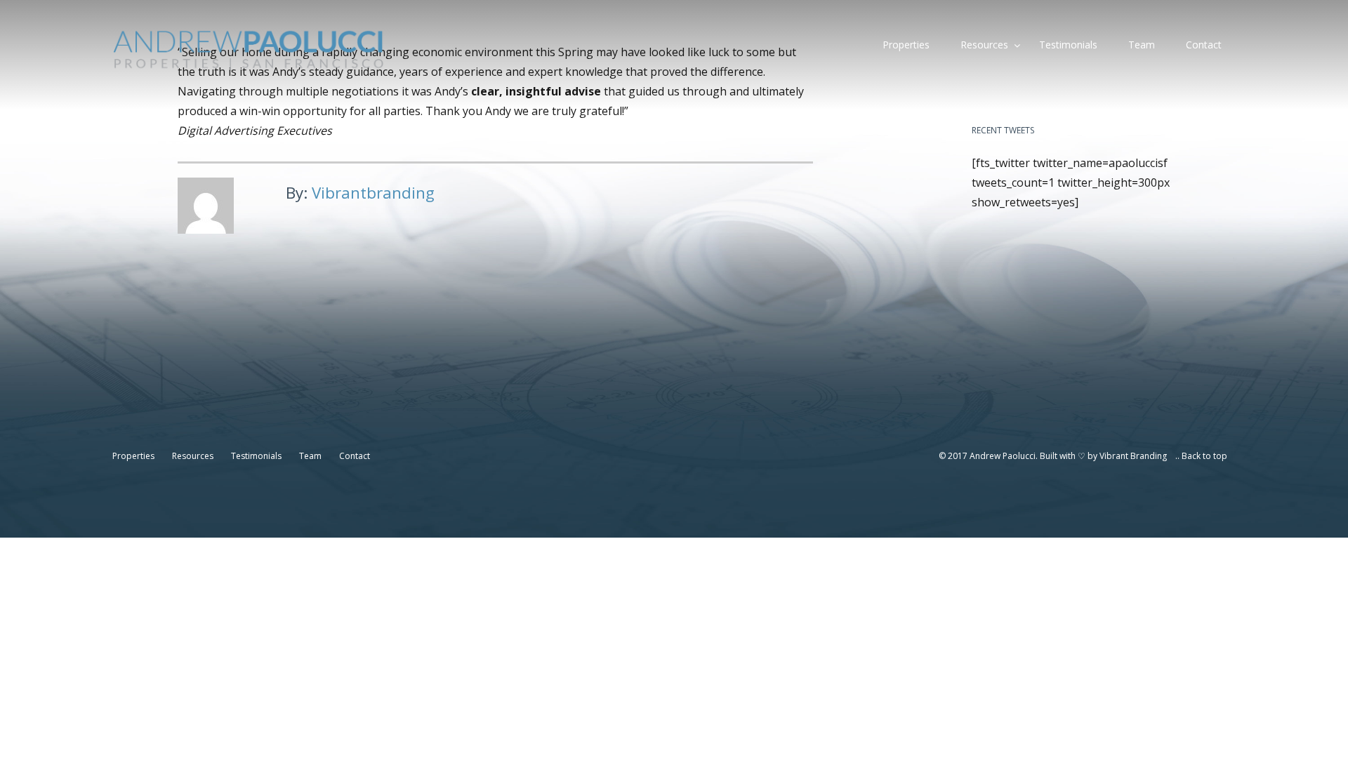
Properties (906, 44)
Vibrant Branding (1133, 456)
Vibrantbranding (373, 193)
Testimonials (1068, 44)
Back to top (1204, 456)
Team (1141, 44)
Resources (984, 44)
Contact (1204, 44)
